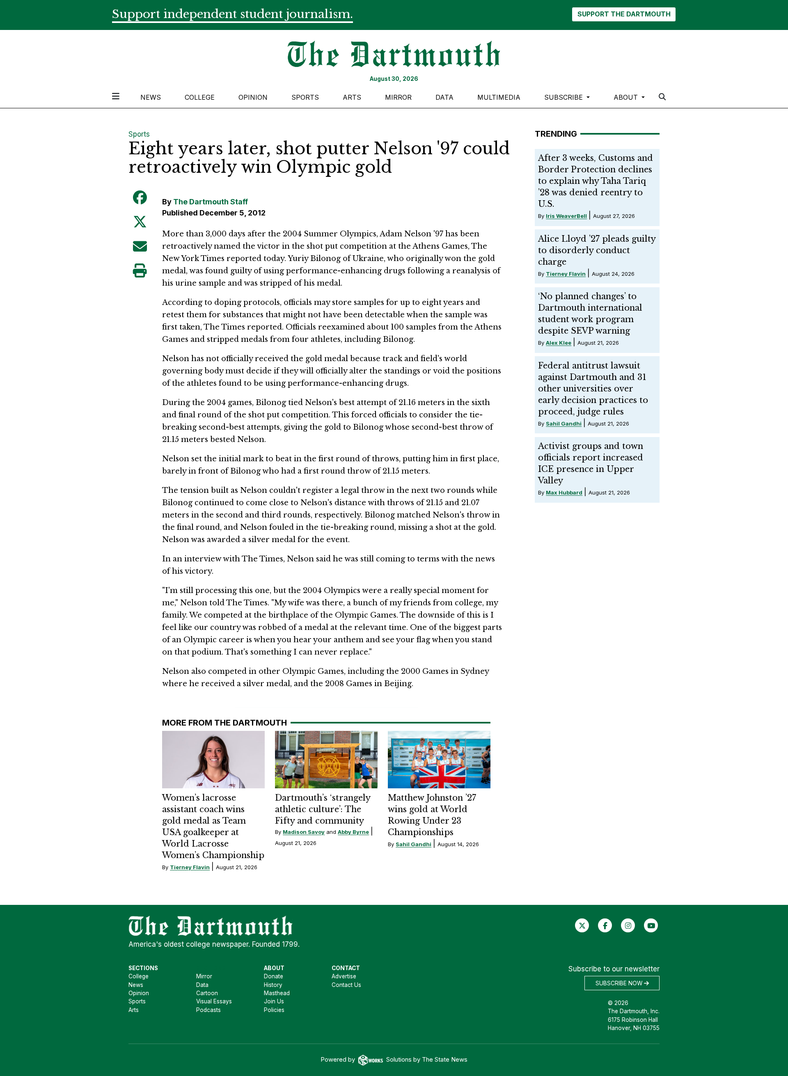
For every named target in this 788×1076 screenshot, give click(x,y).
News (150, 97)
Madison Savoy (304, 832)
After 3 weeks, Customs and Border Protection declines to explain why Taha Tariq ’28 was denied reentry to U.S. (595, 181)
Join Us (274, 1001)
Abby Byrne (353, 832)
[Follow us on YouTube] (651, 925)
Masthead (277, 993)
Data (444, 97)
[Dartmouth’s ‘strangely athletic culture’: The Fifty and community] (326, 759)
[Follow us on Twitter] (582, 925)
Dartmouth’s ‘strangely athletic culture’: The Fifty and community (322, 809)
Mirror (398, 97)
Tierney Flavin (190, 867)
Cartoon (207, 993)
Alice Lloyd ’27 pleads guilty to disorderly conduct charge (596, 250)
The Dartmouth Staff (210, 201)
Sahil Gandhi (413, 844)
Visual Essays (214, 1001)
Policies (274, 1010)
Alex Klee (558, 342)
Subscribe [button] (564, 97)
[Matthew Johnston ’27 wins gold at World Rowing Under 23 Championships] (439, 759)
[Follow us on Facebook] (605, 925)
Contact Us (346, 985)
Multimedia (498, 97)
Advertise (344, 976)
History (273, 985)
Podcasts (208, 1010)
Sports (305, 97)
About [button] (627, 97)
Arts (352, 97)
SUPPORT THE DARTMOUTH (624, 14)
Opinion (253, 97)
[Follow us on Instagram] (628, 925)
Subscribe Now (620, 983)
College (200, 97)
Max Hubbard (564, 492)
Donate (273, 976)
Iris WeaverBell (566, 216)
